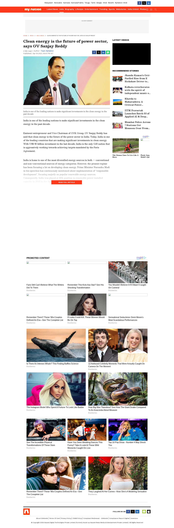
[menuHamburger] (151, 9)
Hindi (105, 3)
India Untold (133, 9)
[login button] (148, 9)
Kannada (66, 3)
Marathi (111, 3)
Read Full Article (66, 182)
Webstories (121, 9)
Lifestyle (79, 9)
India (61, 9)
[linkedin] (149, 3)
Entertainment (91, 9)
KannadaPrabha (77, 3)
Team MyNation (47, 51)
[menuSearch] (156, 10)
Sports (112, 9)
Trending (103, 9)
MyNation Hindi (121, 3)
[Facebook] (139, 3)
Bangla (99, 3)
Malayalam (48, 3)
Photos (143, 9)
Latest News (52, 9)
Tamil (93, 3)
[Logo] (34, 9)
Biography (69, 9)
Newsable (58, 3)
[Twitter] (144, 3)
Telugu (87, 3)
